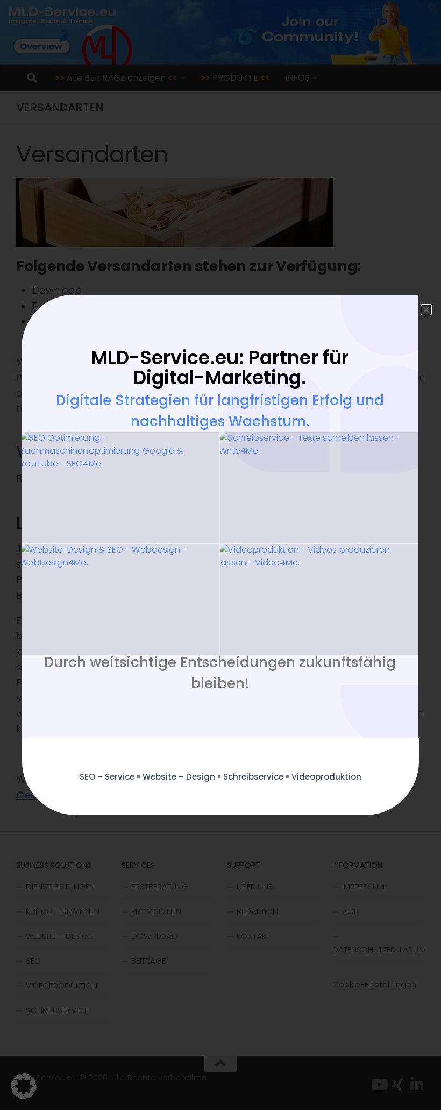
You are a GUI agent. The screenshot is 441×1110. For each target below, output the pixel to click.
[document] (220, 555)
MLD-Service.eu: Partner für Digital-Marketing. (220, 367)
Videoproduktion (326, 777)
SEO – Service (107, 777)
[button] (23, 1086)
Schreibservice (253, 777)
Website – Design (179, 777)
